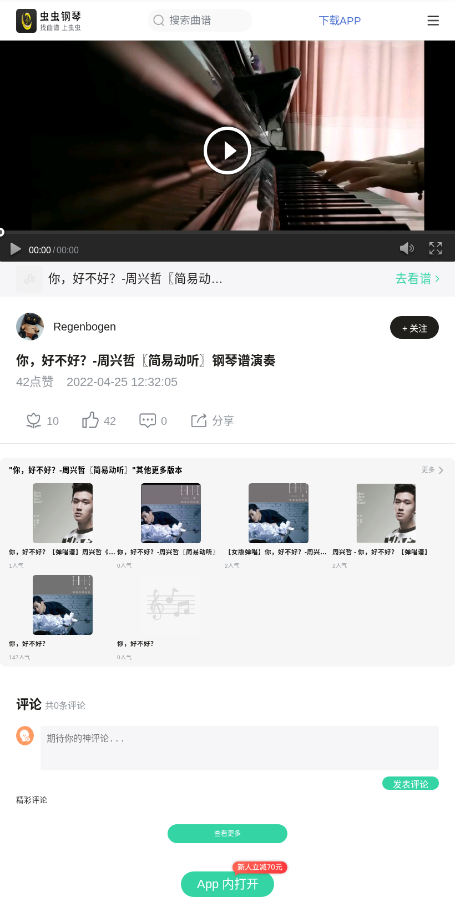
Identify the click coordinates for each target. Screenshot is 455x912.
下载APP (339, 21)
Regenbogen (84, 326)
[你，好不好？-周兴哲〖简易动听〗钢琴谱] (171, 513)
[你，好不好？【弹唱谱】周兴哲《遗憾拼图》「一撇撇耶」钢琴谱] (63, 513)
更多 (428, 470)
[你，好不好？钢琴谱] (63, 605)
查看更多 (227, 834)
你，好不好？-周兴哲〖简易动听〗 (138, 278)
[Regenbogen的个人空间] (30, 326)
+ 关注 (414, 328)
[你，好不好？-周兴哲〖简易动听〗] (29, 279)
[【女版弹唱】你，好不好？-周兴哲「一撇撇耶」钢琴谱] (279, 513)
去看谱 (413, 278)
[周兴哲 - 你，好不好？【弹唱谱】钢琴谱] (386, 513)
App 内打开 (228, 884)
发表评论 (410, 784)
